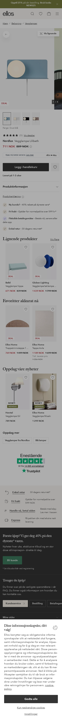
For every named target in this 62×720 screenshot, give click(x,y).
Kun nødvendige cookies (31, 707)
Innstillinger (31, 714)
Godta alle (31, 699)
